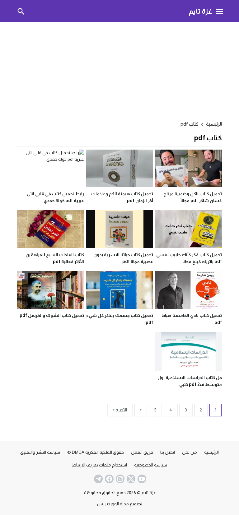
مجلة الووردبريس (113, 503)
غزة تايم (200, 11)
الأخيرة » (120, 409)
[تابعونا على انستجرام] (119, 479)
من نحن (189, 452)
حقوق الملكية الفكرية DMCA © (95, 452)
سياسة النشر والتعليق (40, 452)
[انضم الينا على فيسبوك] (109, 479)
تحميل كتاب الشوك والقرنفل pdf (52, 315)
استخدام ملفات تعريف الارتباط (99, 464)
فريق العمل (142, 452)
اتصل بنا (167, 452)
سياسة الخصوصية (150, 464)
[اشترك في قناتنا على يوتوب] (141, 479)
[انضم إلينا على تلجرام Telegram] (98, 479)
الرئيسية (211, 452)
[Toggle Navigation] (219, 11)
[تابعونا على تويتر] (130, 479)
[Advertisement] (119, 70)
